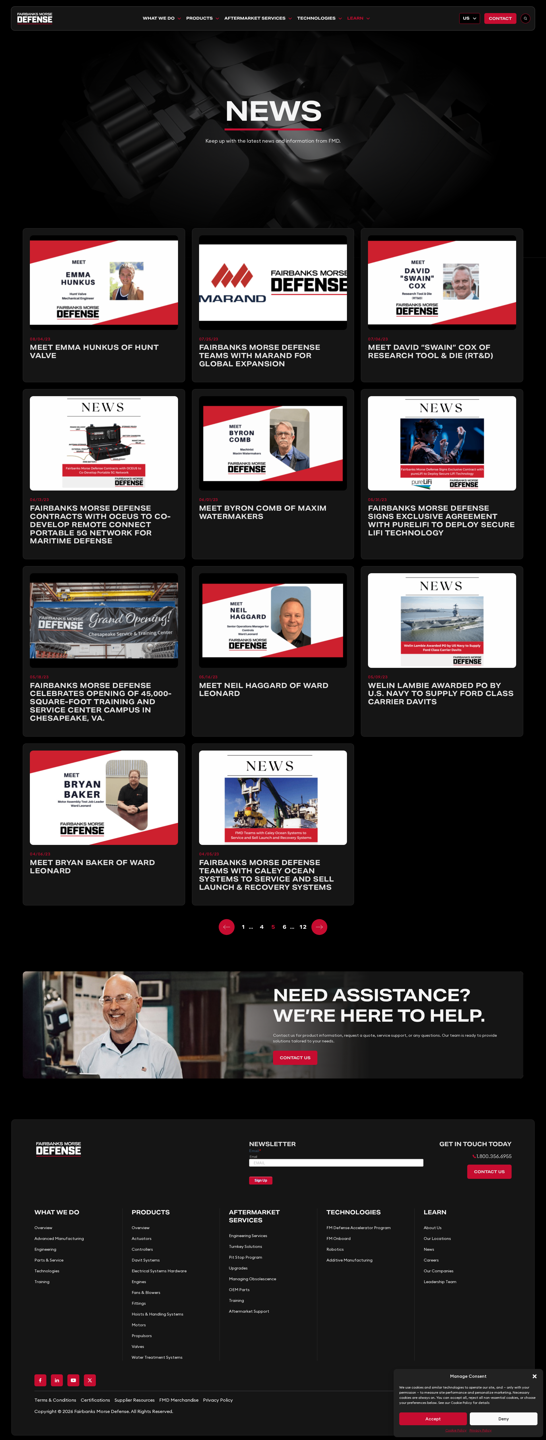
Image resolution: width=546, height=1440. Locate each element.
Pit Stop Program (245, 1257)
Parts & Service (48, 1260)
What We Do (159, 18)
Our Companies (439, 1270)
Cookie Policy (456, 1430)
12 (303, 927)
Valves (138, 1346)
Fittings (139, 1303)
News (429, 1249)
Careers (431, 1260)
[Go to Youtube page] (73, 1380)
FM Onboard (338, 1238)
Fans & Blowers (146, 1292)
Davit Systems (146, 1260)
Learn (355, 18)
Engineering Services (248, 1235)
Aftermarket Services (255, 18)
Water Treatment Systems (157, 1357)
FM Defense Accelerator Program (358, 1227)
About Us (433, 1227)
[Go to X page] (90, 1380)
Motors (139, 1324)
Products (199, 18)
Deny (504, 1419)
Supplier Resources (135, 1400)
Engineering (45, 1249)
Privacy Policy (481, 1430)
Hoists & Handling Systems (157, 1314)
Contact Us (295, 1057)
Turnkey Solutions (245, 1246)
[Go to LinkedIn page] (57, 1380)
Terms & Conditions (55, 1400)
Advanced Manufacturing (59, 1238)
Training (41, 1281)
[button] (534, 1376)
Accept (433, 1419)
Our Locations (437, 1238)
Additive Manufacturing (349, 1260)
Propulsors (142, 1335)
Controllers (142, 1249)
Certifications (95, 1400)
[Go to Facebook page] (40, 1380)
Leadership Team (440, 1281)
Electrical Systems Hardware (159, 1270)
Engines (139, 1281)
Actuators (142, 1238)
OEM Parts (239, 1289)
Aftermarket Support (249, 1311)
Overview (43, 1227)
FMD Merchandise (178, 1400)
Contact (500, 18)
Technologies (316, 18)
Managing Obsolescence (252, 1278)
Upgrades (238, 1268)
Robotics (335, 1249)
